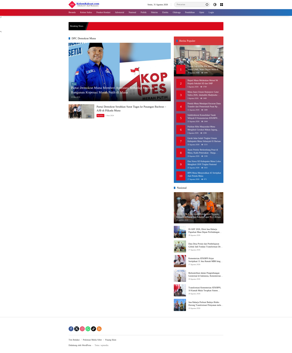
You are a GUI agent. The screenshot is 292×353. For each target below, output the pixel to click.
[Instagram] (82, 328)
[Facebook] (71, 328)
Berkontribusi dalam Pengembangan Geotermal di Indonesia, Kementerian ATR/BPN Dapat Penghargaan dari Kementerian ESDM (204, 275)
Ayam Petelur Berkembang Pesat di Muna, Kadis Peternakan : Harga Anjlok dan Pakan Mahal (203, 151)
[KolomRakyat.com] (84, 4)
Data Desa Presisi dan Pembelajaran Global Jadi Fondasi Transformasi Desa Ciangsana (205, 245)
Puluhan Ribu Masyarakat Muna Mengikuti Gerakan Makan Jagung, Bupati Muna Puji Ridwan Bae (203, 128)
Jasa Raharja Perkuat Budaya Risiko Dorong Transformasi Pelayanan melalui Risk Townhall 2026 (205, 304)
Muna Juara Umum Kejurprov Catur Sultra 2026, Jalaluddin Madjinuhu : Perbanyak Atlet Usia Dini (203, 93)
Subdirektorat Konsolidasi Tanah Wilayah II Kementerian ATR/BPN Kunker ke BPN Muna (202, 117)
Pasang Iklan (110, 340)
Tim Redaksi (74, 340)
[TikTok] (93, 328)
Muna (74, 84)
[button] (207, 4)
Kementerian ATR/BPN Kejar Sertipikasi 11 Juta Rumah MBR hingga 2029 (205, 260)
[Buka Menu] (221, 4)
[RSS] (99, 328)
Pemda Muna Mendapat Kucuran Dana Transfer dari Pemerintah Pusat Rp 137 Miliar (204, 105)
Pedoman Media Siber (92, 340)
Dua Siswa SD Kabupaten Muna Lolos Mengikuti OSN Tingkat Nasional (204, 163)
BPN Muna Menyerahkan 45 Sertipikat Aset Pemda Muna (204, 174)
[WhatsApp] (87, 328)
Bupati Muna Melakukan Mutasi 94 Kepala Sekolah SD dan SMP (203, 82)
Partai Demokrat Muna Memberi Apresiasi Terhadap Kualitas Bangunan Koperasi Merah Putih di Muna (112, 90)
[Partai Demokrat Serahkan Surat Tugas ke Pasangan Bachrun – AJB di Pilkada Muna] (81, 111)
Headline (100, 115)
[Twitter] (76, 328)
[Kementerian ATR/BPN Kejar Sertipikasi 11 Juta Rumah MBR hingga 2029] (180, 261)
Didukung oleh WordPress (80, 345)
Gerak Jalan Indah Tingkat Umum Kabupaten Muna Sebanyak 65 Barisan (204, 139)
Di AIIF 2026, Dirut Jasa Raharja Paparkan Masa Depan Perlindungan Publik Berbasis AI (203, 231)
